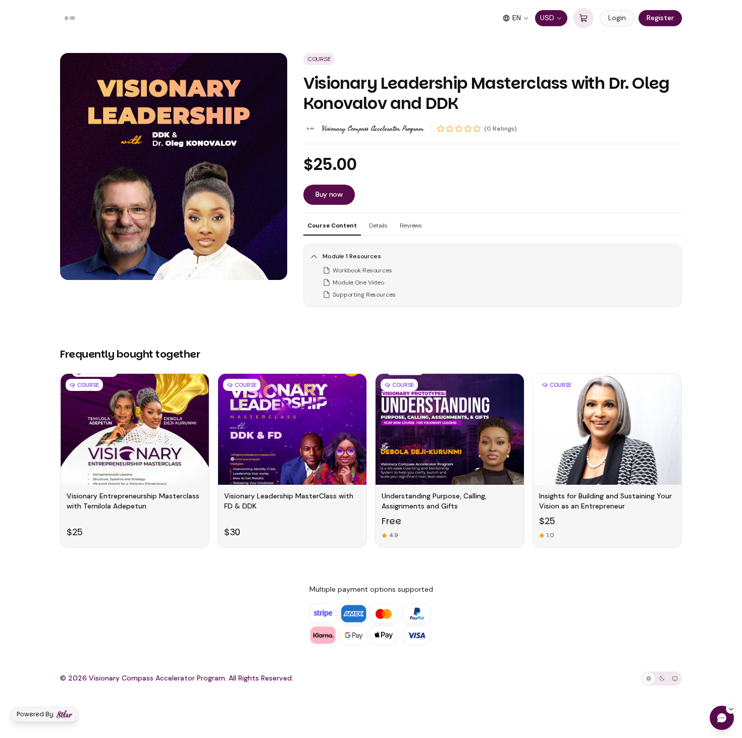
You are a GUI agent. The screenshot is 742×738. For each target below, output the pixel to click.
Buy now (329, 194)
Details (378, 225)
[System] (675, 678)
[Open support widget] (722, 718)
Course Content (332, 225)
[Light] (649, 678)
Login (617, 17)
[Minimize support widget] (731, 709)
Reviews (411, 225)
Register (660, 17)
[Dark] (662, 678)
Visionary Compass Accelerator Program (373, 129)
